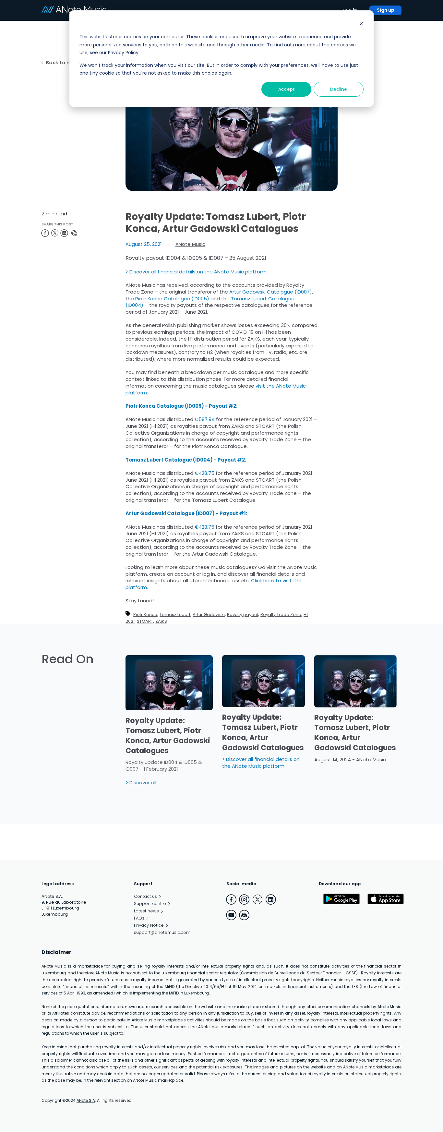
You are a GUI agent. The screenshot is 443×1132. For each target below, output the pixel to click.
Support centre (150, 904)
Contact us (145, 896)
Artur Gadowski (209, 614)
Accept (286, 89)
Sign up (385, 10)
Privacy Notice (149, 925)
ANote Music (190, 244)
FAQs (139, 918)
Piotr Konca (145, 614)
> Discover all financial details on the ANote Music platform (196, 271)
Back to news (63, 62)
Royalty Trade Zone (280, 614)
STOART (145, 621)
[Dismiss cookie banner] (361, 24)
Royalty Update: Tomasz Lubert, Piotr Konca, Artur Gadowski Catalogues (168, 736)
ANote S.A (86, 1100)
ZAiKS (161, 621)
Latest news (146, 911)
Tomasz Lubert (175, 614)
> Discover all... (142, 782)
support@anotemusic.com (162, 932)
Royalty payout (242, 614)
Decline (338, 89)
